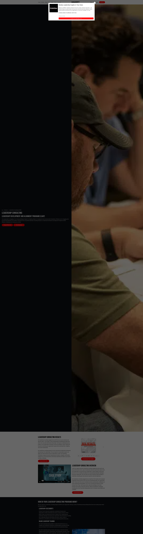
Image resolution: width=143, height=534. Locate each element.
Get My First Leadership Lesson (76, 18)
